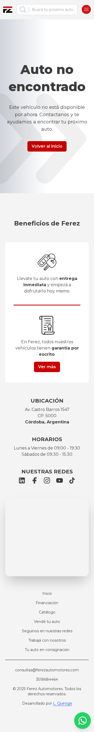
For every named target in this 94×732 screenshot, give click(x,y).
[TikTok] (72, 480)
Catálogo (47, 612)
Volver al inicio (47, 146)
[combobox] (51, 9)
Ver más (47, 366)
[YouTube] (59, 480)
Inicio (47, 593)
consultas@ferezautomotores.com (47, 670)
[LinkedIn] (22, 480)
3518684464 (47, 679)
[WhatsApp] (82, 720)
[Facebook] (34, 480)
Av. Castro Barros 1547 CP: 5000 (47, 415)
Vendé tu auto (47, 621)
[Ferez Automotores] (7, 9)
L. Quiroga (62, 703)
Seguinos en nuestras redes (47, 631)
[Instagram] (47, 480)
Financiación (47, 602)
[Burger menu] (86, 9)
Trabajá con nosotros (47, 640)
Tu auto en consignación (47, 649)
